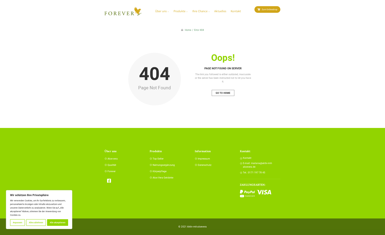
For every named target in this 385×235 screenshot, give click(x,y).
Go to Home (223, 93)
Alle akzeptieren (57, 222)
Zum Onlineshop (269, 9)
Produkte (180, 11)
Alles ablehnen (36, 222)
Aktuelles (220, 11)
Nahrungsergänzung (164, 165)
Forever (112, 171)
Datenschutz (204, 165)
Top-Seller (158, 158)
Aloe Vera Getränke (163, 177)
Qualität (112, 165)
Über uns (161, 11)
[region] (39, 209)
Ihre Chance (200, 11)
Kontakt (236, 11)
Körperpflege (159, 171)
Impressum (204, 158)
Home (188, 30)
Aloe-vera (113, 158)
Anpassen (17, 222)
